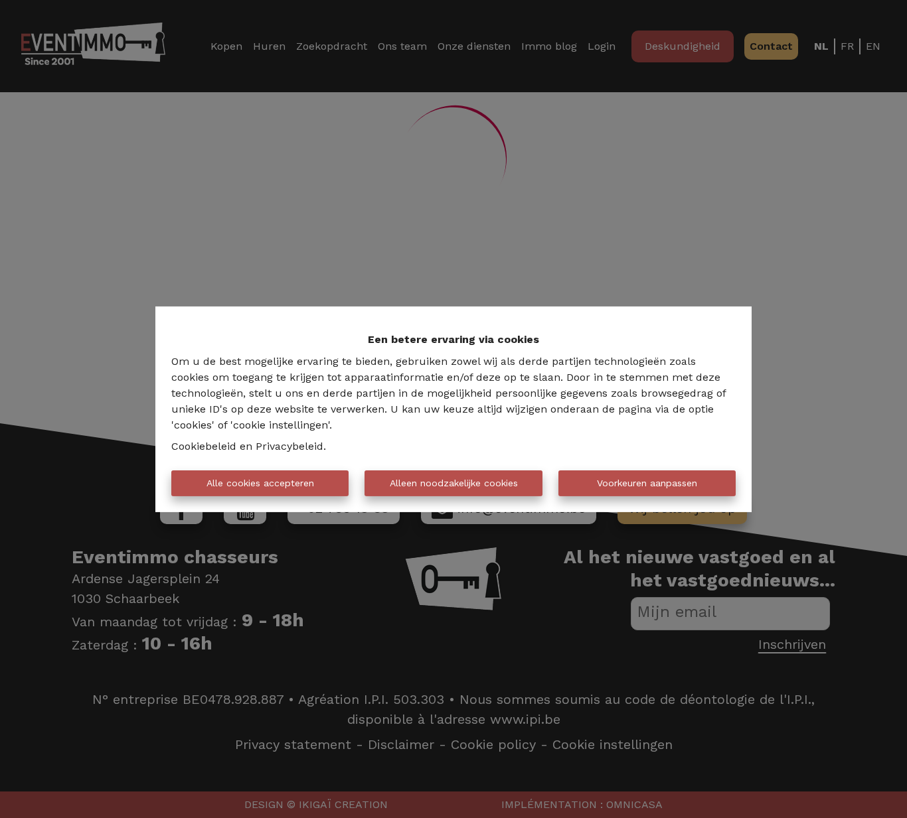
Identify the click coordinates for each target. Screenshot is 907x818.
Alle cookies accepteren (260, 483)
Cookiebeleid (203, 446)
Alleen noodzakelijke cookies (454, 483)
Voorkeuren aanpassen (647, 483)
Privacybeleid (289, 446)
